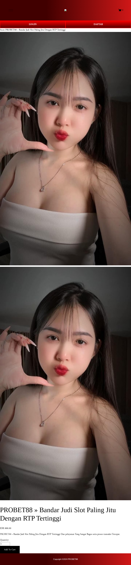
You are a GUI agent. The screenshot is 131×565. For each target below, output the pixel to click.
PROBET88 (5, 534)
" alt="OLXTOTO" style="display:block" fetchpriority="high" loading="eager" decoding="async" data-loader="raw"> (65, 10)
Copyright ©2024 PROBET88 (65, 559)
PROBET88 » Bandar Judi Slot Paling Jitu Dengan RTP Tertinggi (35, 29)
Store (2, 29)
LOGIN (33, 24)
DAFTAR (98, 24)
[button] (10, 549)
